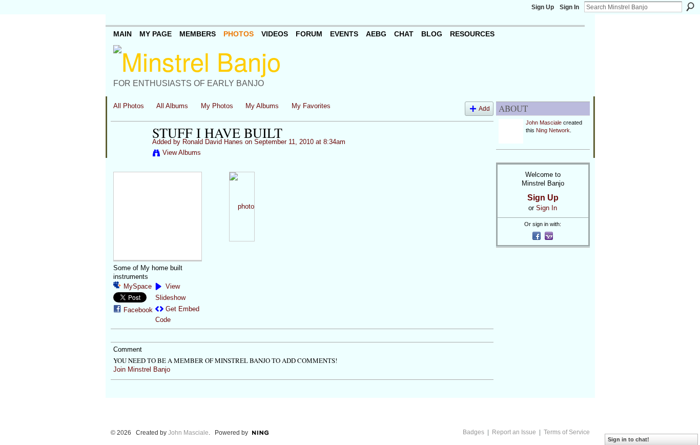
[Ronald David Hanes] (129, 154)
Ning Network (553, 130)
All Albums (172, 106)
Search (690, 6)
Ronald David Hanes (212, 142)
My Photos (217, 106)
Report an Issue (514, 432)
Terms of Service (567, 432)
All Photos (128, 106)
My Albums (262, 106)
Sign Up (542, 7)
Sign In (569, 7)
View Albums (181, 152)
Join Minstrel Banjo (141, 369)
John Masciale (544, 122)
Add (484, 108)
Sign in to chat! (628, 439)
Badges (473, 432)
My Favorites (311, 106)
